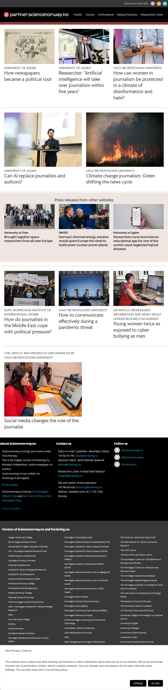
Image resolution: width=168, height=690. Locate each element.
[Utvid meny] (4, 26)
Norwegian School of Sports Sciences (81, 601)
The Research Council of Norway (135, 601)
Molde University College (20, 592)
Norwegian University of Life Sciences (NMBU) (85, 610)
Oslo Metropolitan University (78, 632)
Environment (106, 14)
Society (90, 14)
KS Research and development (22, 588)
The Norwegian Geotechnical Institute (137, 575)
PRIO (66, 637)
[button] (152, 3)
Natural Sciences (127, 14)
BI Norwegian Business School (22, 541)
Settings (138, 683)
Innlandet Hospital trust (19, 565)
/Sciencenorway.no (132, 450)
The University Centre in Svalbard (136, 605)
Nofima (11, 623)
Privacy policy (10, 484)
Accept (155, 683)
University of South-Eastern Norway (137, 641)
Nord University (15, 628)
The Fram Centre (128, 550)
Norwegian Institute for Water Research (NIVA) (85, 551)
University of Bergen (129, 628)
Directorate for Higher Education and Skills (28, 546)
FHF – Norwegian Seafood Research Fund (27, 551)
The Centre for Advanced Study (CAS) (138, 537)
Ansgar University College (20, 537)
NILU (10, 614)
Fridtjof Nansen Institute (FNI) (22, 555)
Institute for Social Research (21, 574)
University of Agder (129, 623)
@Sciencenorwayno (132, 457)
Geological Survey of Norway (21, 560)
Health (78, 14)
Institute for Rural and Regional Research (27, 569)
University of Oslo (128, 637)
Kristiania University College (21, 583)
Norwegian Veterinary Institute (78, 615)
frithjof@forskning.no (70, 475)
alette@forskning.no (69, 464)
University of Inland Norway (133, 632)
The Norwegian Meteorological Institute (138, 580)
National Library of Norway (21, 597)
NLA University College (19, 619)
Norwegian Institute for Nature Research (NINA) (86, 546)
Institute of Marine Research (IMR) (24, 578)
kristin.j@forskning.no (89, 487)
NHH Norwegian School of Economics (26, 601)
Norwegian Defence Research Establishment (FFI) (87, 541)
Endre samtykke (11, 508)
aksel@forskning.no (87, 455)
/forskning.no (128, 464)
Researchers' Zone (152, 14)
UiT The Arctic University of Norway (136, 610)
